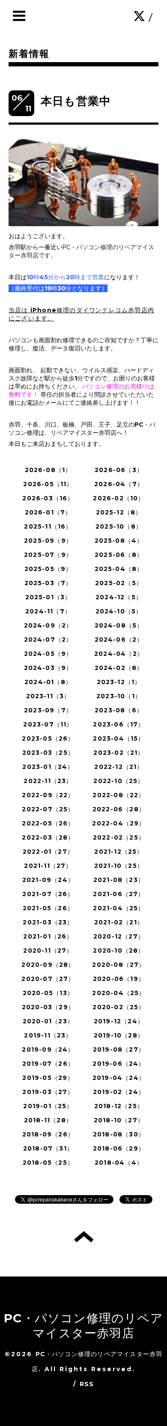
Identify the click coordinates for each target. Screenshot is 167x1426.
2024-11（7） (48, 611)
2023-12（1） (119, 682)
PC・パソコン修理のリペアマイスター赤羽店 (83, 1325)
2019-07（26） (48, 1063)
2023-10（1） (118, 696)
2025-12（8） (119, 512)
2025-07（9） (48, 555)
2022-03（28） (48, 837)
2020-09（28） (48, 965)
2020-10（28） (118, 950)
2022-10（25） (118, 781)
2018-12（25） (118, 1106)
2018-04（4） (119, 1162)
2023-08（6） (119, 710)
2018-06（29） (119, 1148)
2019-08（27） (119, 1049)
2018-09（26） (48, 1134)
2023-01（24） (48, 767)
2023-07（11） (48, 724)
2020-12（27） (118, 936)
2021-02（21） (118, 922)
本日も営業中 (76, 101)
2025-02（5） (119, 583)
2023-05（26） (48, 738)
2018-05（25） (48, 1162)
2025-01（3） (48, 597)
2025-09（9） (48, 540)
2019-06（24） (118, 1063)
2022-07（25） (48, 809)
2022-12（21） (118, 767)
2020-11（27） (48, 950)
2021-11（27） (48, 866)
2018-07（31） (48, 1148)
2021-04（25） (118, 908)
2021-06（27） (118, 894)
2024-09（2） (48, 625)
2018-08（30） (119, 1134)
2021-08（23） (118, 880)
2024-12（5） (118, 597)
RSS (87, 1384)
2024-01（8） (48, 682)
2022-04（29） (118, 823)
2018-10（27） (119, 1120)
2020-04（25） (118, 993)
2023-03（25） (48, 752)
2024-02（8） (119, 668)
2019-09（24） (48, 1049)
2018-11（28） (48, 1120)
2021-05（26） (48, 908)
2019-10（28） (119, 1035)
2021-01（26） (48, 936)
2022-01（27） (48, 851)
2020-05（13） (48, 993)
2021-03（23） (48, 922)
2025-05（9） (48, 569)
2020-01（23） (48, 1021)
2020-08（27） (118, 965)
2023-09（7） (48, 710)
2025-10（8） (118, 526)
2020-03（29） (48, 1007)
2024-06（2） (119, 639)
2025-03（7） (48, 583)
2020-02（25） (118, 1007)
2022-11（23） (48, 781)
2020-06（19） (119, 979)
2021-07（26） (48, 894)
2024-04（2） (118, 654)
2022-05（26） (48, 823)
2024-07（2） (48, 639)
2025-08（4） (119, 540)
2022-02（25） (119, 837)
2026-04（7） (118, 484)
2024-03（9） (48, 668)
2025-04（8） (119, 569)
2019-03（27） (48, 1092)
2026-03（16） (48, 498)
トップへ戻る (83, 1236)
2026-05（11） (48, 484)
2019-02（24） (119, 1092)
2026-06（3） (119, 470)
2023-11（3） (48, 696)
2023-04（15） (118, 738)
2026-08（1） (48, 470)
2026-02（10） (118, 498)
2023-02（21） (118, 752)
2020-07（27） (48, 979)
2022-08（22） (118, 795)
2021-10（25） (118, 866)
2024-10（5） (119, 611)
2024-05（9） (48, 654)
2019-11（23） (48, 1035)
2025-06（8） (119, 555)
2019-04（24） (118, 1078)
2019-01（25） (48, 1106)
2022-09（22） (48, 795)
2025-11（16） (48, 526)
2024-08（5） (119, 625)
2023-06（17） (118, 724)
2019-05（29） (48, 1078)
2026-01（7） (48, 512)
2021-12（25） (118, 851)
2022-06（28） (118, 809)
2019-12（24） (119, 1021)
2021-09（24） (48, 880)
